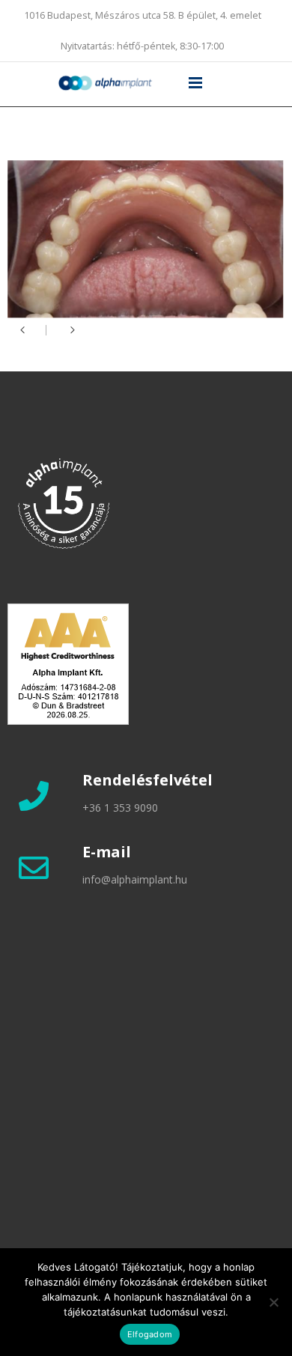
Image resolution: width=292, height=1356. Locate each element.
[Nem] (273, 1302)
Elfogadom (149, 1334)
